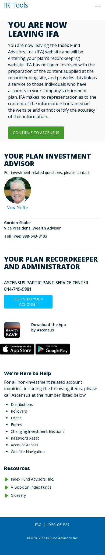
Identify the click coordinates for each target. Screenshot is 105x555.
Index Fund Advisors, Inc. (32, 479)
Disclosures (58, 524)
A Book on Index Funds (31, 487)
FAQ (38, 524)
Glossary (18, 495)
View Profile (17, 207)
